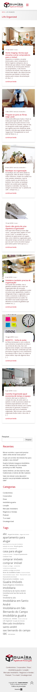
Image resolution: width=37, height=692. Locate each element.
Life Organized (7, 621)
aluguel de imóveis (13, 534)
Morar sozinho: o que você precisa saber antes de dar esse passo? (15, 453)
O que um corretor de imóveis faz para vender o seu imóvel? (17, 459)
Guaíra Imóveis (12, 582)
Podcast (6, 515)
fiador (17, 574)
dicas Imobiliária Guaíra (9, 574)
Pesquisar (5, 436)
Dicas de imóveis (25, 572)
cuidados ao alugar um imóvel (11, 570)
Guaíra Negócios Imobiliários (13, 585)
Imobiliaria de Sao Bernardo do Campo (14, 594)
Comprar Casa (7, 556)
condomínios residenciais (9, 568)
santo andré (10, 627)
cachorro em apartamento (10, 548)
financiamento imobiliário (11, 579)
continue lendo (10, 81)
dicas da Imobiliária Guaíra (11, 572)
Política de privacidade (18, 686)
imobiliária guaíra (9, 502)
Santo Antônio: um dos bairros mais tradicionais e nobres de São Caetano (16, 472)
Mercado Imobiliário (19, 111)
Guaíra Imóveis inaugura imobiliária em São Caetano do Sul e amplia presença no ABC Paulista (16, 465)
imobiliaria (9, 588)
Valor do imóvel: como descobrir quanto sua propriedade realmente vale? (16, 478)
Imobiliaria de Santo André (14, 591)
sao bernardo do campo (16, 630)
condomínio (17, 566)
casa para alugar (12, 551)
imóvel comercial (22, 618)
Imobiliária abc (9, 597)
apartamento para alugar (14, 539)
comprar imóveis (13, 559)
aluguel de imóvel (24, 534)
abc (5, 534)
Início (3, 12)
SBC (5, 633)
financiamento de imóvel (10, 577)
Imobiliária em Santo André (15, 602)
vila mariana (11, 634)
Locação (6, 505)
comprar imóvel (12, 563)
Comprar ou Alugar (8, 566)
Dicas (15, 49)
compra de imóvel (8, 554)
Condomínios (8, 493)
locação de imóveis (19, 621)
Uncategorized (8, 521)
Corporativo (7, 496)
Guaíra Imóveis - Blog (13, 5)
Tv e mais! (6, 518)
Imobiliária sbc (7, 618)
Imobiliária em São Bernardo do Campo (15, 610)
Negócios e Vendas (10, 512)
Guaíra (22, 579)
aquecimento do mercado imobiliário (13, 544)
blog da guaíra (18, 546)
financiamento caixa (25, 574)
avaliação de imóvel (8, 546)
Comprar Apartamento (20, 554)
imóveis (14, 619)
